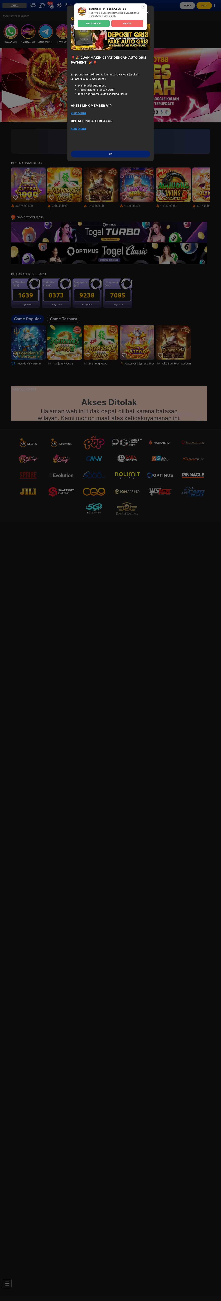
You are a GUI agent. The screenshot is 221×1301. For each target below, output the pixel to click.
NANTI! (127, 23)
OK (110, 154)
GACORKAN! (93, 23)
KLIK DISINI (78, 113)
